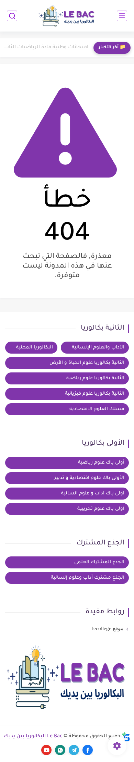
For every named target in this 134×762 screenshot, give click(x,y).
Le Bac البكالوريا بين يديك (33, 736)
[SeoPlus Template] (126, 736)
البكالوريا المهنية (34, 347)
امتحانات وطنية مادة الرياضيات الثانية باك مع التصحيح (45, 47)
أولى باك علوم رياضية (101, 462)
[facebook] (87, 750)
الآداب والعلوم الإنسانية (98, 347)
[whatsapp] (60, 750)
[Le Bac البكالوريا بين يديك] (67, 15)
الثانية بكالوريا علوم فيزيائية (94, 393)
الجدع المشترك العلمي (99, 562)
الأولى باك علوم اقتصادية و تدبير (89, 478)
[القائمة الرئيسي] (122, 16)
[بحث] (12, 16)
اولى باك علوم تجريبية (100, 509)
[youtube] (46, 750)
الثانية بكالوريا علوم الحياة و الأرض (86, 363)
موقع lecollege (107, 628)
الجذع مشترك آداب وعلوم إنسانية (87, 577)
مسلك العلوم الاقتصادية (96, 409)
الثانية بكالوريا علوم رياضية (95, 378)
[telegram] (74, 750)
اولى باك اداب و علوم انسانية (92, 493)
